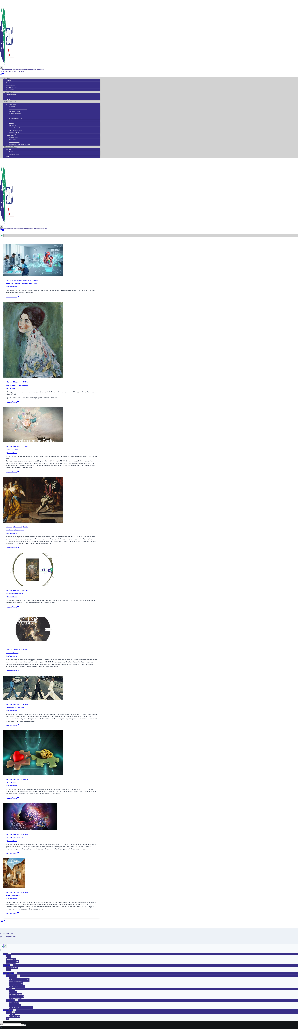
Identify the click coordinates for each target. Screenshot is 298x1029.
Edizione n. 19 (17, 527)
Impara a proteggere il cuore (15, 130)
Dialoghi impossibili (13, 137)
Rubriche (8, 99)
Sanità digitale (12, 106)
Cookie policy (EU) (10, 89)
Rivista (25, 382)
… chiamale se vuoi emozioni (14, 838)
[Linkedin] (1, 74)
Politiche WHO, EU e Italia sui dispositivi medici (19, 144)
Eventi (7, 156)
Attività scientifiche (8, 1010)
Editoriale (9, 382)
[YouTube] (3, 74)
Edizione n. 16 (17, 650)
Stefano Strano (12, 287)
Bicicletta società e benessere (14, 593)
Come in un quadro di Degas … (15, 530)
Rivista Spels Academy (11, 94)
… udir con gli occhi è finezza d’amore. (17, 385)
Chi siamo (8, 80)
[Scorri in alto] (1, 946)
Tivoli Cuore (12, 151)
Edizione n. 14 (17, 779)
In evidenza (9, 1013)
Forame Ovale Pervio (14, 154)
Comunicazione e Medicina (23, 280)
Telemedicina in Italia (14, 115)
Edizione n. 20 (17, 446)
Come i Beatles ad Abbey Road (15, 707)
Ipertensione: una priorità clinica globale (18, 109)
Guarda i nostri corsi (13, 139)
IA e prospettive (12, 125)
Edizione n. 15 (17, 704)
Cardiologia (9, 280)
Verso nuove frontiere (11, 976)
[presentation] (51, 260)
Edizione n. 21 (17, 382)
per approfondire (12, 297)
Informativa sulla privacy (11, 87)
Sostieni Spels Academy (13, 895)
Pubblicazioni (6, 965)
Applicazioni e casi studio (14, 127)
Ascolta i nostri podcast (14, 142)
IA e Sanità (9, 989)
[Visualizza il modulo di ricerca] (1, 67)
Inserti (7, 97)
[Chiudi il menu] (0, 950)
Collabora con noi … (10, 85)
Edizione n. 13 (17, 834)
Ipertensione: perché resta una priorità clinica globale (21, 283)
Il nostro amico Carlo (12, 450)
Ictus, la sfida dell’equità (14, 111)
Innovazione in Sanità (8, 973)
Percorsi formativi (10, 1000)
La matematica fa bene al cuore (16, 118)
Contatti (8, 82)
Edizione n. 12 (17, 892)
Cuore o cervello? (11, 782)
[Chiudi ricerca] (1, 1022)
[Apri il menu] (1, 235)
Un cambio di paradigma (14, 132)
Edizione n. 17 (17, 590)
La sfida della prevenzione (15, 113)
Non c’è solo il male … (12, 653)
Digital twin (11, 123)
